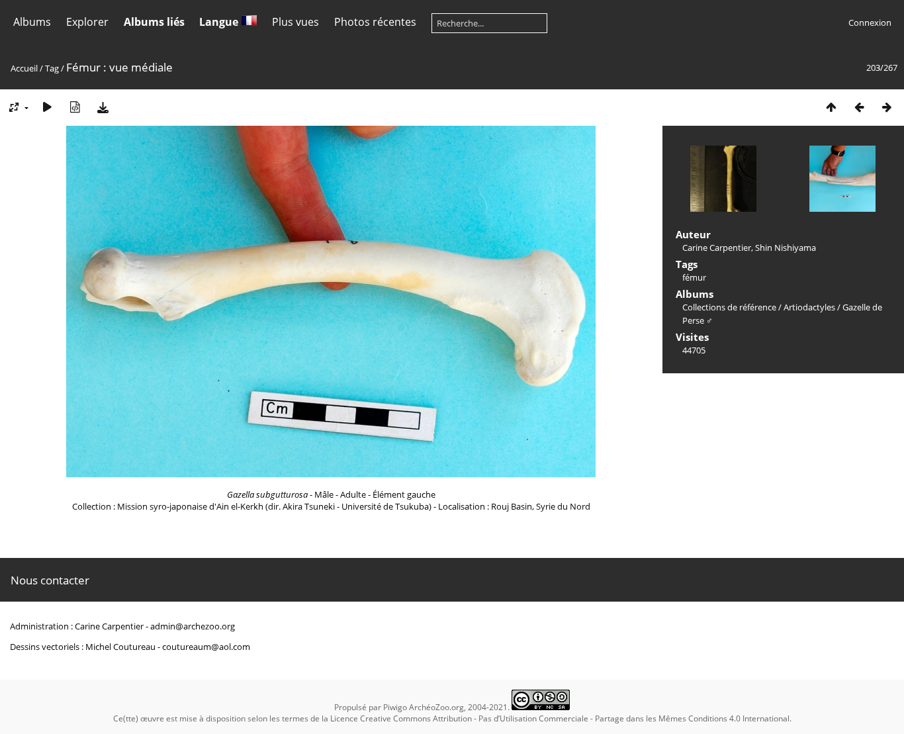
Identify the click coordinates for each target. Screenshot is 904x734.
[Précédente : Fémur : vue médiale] (859, 107)
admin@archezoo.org (192, 626)
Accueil (24, 68)
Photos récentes (375, 22)
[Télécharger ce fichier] (102, 107)
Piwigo (395, 707)
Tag (52, 68)
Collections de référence (729, 307)
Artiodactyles (809, 307)
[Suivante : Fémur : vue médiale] (887, 107)
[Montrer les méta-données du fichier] (75, 107)
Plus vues (295, 22)
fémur (694, 277)
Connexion (869, 22)
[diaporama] (47, 107)
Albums (32, 22)
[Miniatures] (831, 107)
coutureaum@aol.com (206, 647)
